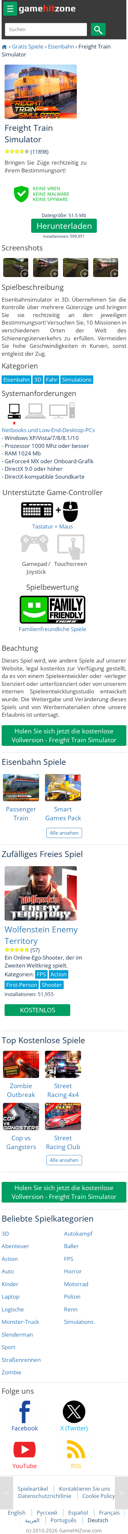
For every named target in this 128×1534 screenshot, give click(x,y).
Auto (8, 1271)
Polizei (72, 1296)
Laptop (10, 1296)
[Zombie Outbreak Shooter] (21, 1064)
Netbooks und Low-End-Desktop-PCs (48, 430)
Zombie (11, 1372)
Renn (70, 1309)
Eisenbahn (61, 46)
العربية (33, 1520)
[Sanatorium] (121, 1493)
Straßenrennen (21, 1360)
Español (78, 1512)
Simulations (79, 1321)
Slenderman (17, 1334)
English (17, 1512)
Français (109, 1512)
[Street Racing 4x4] (63, 1064)
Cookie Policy (98, 1496)
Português (64, 1520)
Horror (73, 1271)
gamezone (47, 8)
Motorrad (76, 1284)
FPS (68, 1259)
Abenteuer (15, 1246)
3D (5, 1233)
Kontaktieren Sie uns (84, 1488)
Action (10, 1259)
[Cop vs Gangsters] (21, 1116)
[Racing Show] (6, 1493)
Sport (8, 1347)
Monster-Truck (20, 1321)
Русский (47, 1512)
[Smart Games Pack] (63, 787)
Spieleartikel (33, 1488)
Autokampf (78, 1233)
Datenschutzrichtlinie (44, 1496)
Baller (71, 1246)
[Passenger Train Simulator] (21, 787)
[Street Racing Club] (63, 1116)
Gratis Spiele (28, 46)
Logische (13, 1309)
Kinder (10, 1284)
